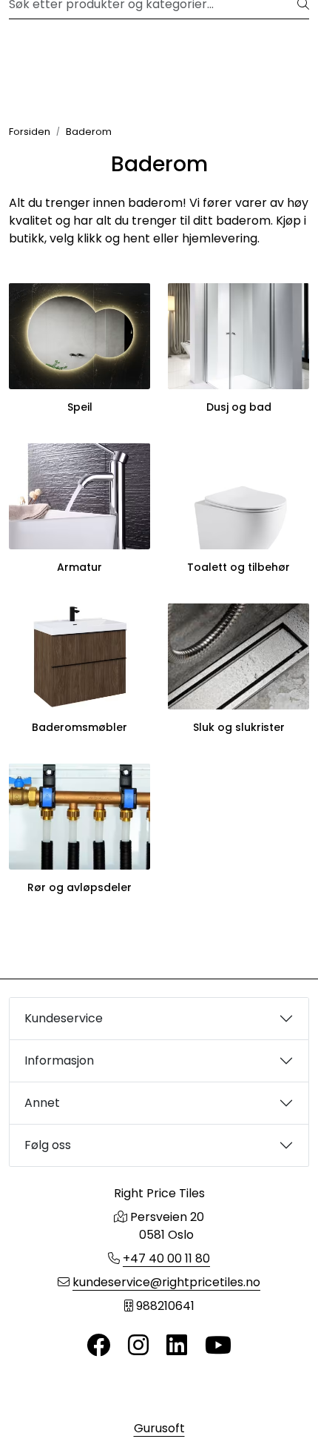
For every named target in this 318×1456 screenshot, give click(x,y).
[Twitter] (98, 1346)
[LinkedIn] (176, 1346)
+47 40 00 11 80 (166, 1258)
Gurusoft (159, 1428)
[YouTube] (218, 1346)
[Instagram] (138, 1346)
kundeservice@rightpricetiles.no (166, 1282)
